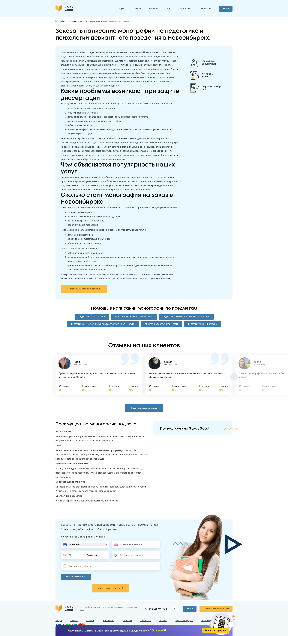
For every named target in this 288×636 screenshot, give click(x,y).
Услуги (120, 8)
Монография (76, 21)
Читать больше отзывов (144, 408)
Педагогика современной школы (161, 324)
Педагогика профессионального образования (186, 317)
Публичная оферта (184, 621)
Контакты (206, 8)
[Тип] (92, 555)
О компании (145, 621)
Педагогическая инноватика (202, 324)
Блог (168, 8)
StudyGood (63, 21)
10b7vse (156, 630)
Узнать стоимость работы (216, 608)
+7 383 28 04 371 (155, 608)
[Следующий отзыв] (234, 376)
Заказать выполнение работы (84, 289)
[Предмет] (128, 544)
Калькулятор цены (215, 630)
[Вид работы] (84, 544)
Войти (226, 8)
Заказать (153, 8)
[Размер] (75, 555)
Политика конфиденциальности (215, 621)
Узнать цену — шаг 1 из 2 (110, 588)
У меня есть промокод (76, 576)
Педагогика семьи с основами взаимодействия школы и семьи (103, 324)
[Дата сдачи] (131, 555)
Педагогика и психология (92, 317)
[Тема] (81, 566)
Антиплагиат (186, 8)
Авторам (163, 621)
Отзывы (137, 8)
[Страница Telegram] (175, 609)
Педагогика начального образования (134, 317)
